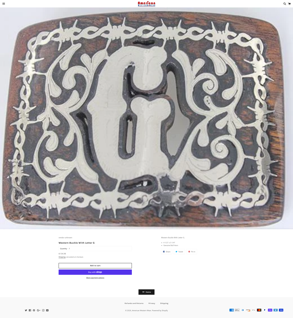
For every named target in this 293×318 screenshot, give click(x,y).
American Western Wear (141, 310)
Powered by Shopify (160, 310)
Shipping (62, 257)
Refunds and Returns (134, 303)
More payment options (95, 278)
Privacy (152, 303)
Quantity (63, 248)
